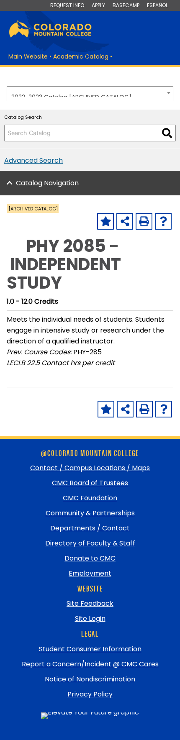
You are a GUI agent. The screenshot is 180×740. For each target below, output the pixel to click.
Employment (90, 573)
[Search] (167, 133)
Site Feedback (90, 603)
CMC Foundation (90, 498)
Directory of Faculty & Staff (90, 543)
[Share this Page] (124, 221)
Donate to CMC (90, 558)
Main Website (28, 56)
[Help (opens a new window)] (163, 221)
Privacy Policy (90, 694)
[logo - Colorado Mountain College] (50, 36)
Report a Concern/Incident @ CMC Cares (90, 664)
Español (157, 5)
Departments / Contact (90, 528)
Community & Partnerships (90, 513)
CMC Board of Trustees (90, 483)
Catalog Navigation (47, 183)
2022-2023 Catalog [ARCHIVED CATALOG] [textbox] (71, 95)
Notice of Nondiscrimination (90, 679)
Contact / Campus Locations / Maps (90, 468)
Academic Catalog (80, 56)
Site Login (90, 618)
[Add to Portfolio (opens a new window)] (105, 221)
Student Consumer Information (90, 649)
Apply (98, 5)
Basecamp (126, 5)
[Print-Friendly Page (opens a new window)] (144, 221)
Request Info (67, 5)
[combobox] (90, 93)
